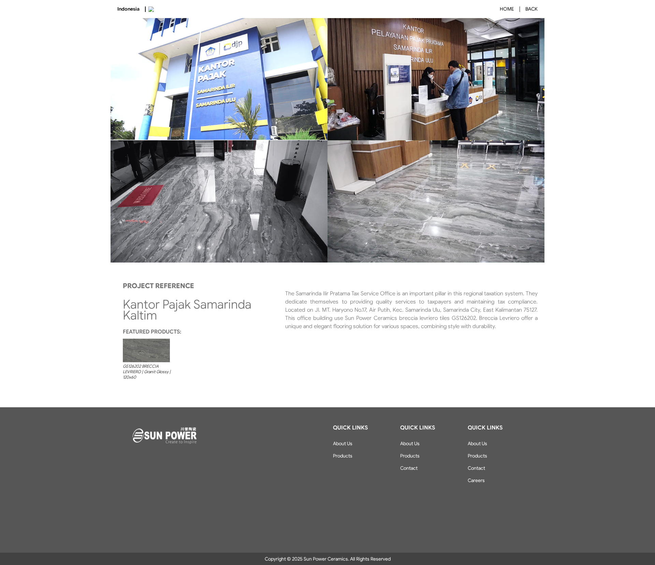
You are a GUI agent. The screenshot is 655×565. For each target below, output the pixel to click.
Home (507, 9)
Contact (409, 468)
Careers (476, 480)
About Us (342, 443)
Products (342, 456)
